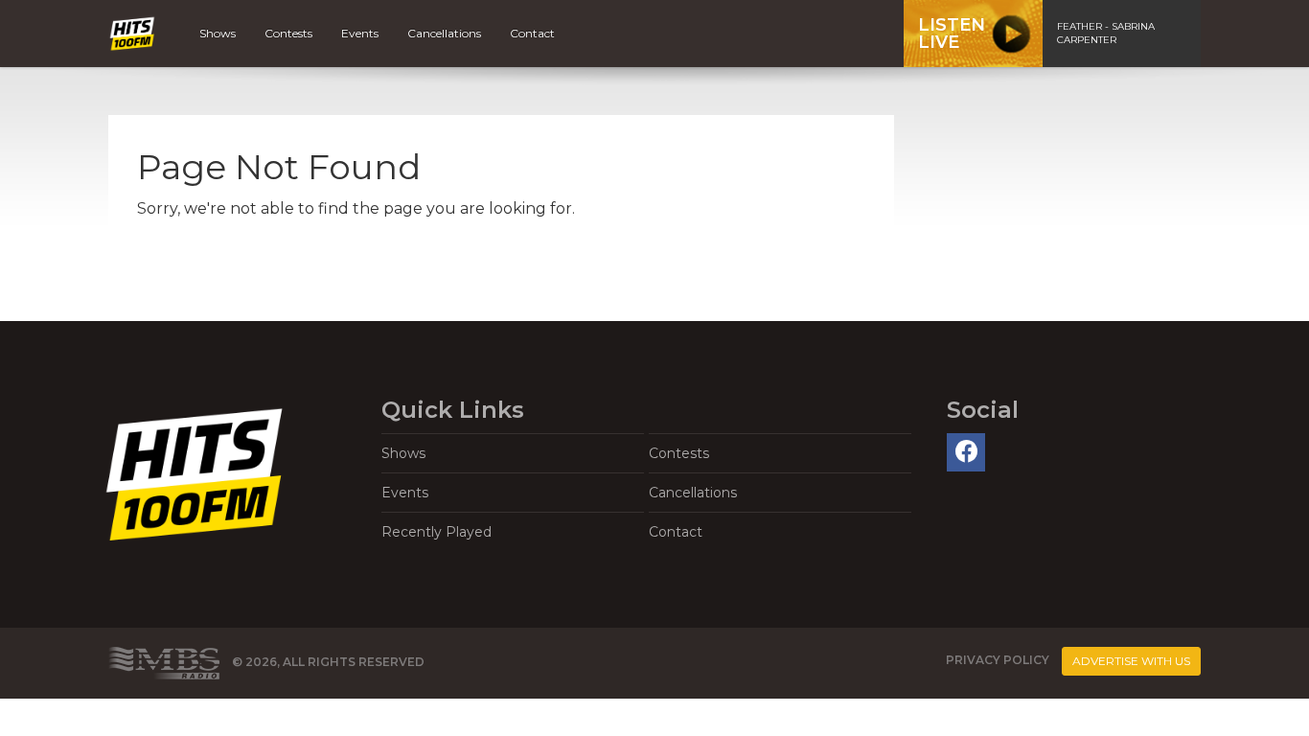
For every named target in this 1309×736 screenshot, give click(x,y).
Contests (288, 33)
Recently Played (436, 531)
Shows (217, 33)
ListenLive (951, 33)
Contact (532, 33)
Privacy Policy (997, 660)
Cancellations (444, 33)
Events (360, 33)
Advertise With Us (1131, 661)
